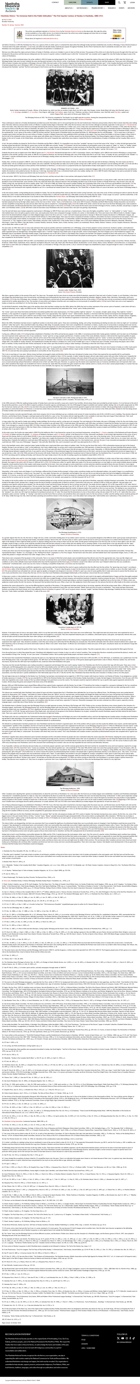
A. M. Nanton (61, 434)
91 (131, 752)
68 (48, 591)
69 (58, 636)
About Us (68, 8)
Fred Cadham (59, 112)
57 (132, 496)
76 (79, 671)
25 (65, 206)
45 (103, 364)
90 (23, 752)
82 (29, 709)
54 (50, 462)
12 (12, 158)
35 (68, 312)
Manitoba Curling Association (19, 460)
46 (25, 407)
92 (69, 757)
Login (132, 2)
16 (57, 173)
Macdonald (5, 918)
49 (91, 418)
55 (21, 468)
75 (98, 669)
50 (34, 425)
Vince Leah (93, 130)
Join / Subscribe (88, 1348)
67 (122, 580)
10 (65, 145)
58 (3, 540)
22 (99, 196)
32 (11, 299)
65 (38, 573)
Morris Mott (7, 20)
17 (93, 176)
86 (103, 729)
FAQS (83, 1340)
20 (87, 185)
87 (10, 733)
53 (103, 455)
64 (74, 571)
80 (19, 694)
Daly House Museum (69, 292)
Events (121, 8)
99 (128, 829)
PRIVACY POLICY (31, 1380)
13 (126, 164)
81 (46, 702)
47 (25, 409)
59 (52, 547)
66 (117, 578)
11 (116, 149)
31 (11, 246)
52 (98, 442)
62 (66, 564)
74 (130, 667)
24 (73, 204)
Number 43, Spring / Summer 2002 (13, 25)
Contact (55, 2)
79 (83, 685)
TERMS (38, 1380)
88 (106, 737)
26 (22, 207)
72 (99, 658)
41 (9, 351)
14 (57, 165)
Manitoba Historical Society (73, 31)
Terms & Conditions (90, 1336)
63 (3, 571)
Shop (107, 2)
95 (118, 801)
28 (25, 224)
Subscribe (72, 2)
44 (80, 360)
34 (103, 301)
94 (117, 799)
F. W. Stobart (6, 434)
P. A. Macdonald (129, 125)
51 (25, 429)
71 (98, 654)
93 (35, 798)
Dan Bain (118, 112)
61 (71, 562)
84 (32, 726)
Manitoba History (8, 16)
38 (21, 338)
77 (60, 673)
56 (93, 477)
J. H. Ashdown (34, 434)
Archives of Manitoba (85, 119)
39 (67, 347)
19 (132, 183)
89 (15, 748)
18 (66, 180)
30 (115, 243)
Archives (131, 8)
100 (102, 831)
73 (82, 667)
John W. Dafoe (6, 569)
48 (117, 409)
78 (23, 678)
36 (57, 327)
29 (28, 237)
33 (97, 299)
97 (51, 818)
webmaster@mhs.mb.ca (50, 38)
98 (80, 829)
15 (95, 171)
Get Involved (82, 8)
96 (39, 807)
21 (9, 189)
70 (11, 645)
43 (63, 356)
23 (62, 202)
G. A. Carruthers (33, 112)
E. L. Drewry (103, 432)
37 (22, 334)
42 (61, 351)
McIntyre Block (60, 196)
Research (112, 8)
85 (94, 727)
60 (52, 554)
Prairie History (97, 8)
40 (99, 349)
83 (48, 718)
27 (66, 219)
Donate (90, 2)
